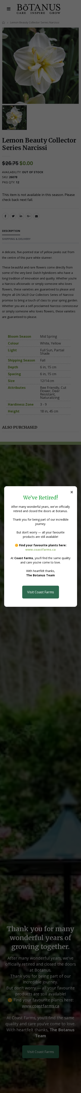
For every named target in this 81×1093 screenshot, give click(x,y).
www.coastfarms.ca (40, 549)
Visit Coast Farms (40, 592)
